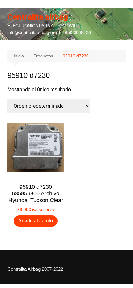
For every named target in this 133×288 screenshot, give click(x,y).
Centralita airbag (37, 17)
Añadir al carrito (35, 220)
